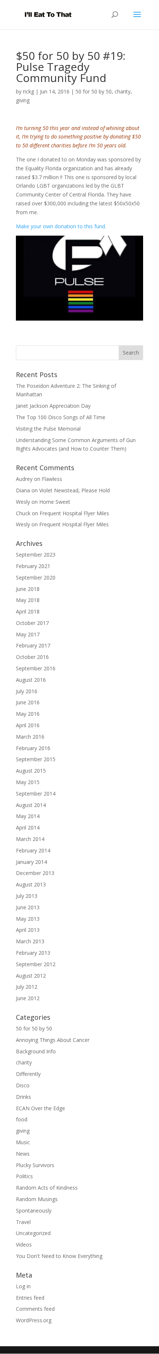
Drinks (23, 1096)
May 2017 (28, 634)
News (23, 1153)
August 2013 (31, 884)
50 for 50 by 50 (93, 91)
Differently (28, 1073)
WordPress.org (33, 1320)
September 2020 (35, 577)
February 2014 (33, 850)
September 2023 (35, 554)
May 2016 (28, 713)
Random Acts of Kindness (47, 1187)
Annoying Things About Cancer (52, 1039)
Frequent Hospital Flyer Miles (74, 513)
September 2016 (35, 668)
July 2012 (26, 986)
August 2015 (31, 770)
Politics (24, 1176)
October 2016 (32, 656)
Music (23, 1142)
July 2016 (26, 691)
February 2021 (33, 566)
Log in (23, 1286)
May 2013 (28, 918)
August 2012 (31, 975)
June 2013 (28, 907)
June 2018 (28, 588)
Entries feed (30, 1297)
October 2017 (32, 622)
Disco (23, 1085)
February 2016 (33, 748)
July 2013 (26, 895)
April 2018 (28, 611)
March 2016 (30, 736)
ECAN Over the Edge (40, 1108)
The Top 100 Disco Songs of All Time (60, 417)
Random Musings (37, 1199)
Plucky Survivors (35, 1165)
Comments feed (35, 1308)
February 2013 (33, 952)
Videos (24, 1244)
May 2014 (28, 816)
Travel (23, 1221)
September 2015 (35, 759)
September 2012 (35, 964)
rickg (28, 91)
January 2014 (31, 861)
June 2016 (28, 702)
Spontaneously (33, 1210)
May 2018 (28, 600)
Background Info (36, 1051)
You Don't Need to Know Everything (59, 1255)
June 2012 (28, 998)
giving (23, 100)
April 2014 (28, 827)
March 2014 (30, 838)
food (21, 1119)
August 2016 (31, 679)
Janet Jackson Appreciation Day (53, 405)
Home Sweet (54, 501)
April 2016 (28, 725)
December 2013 (35, 872)
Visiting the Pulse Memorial (48, 428)
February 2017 (33, 645)
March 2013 (30, 941)
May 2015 (28, 782)
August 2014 (31, 804)
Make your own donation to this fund (60, 226)
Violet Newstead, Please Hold (74, 490)
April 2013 (28, 929)
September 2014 (35, 793)
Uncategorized (33, 1233)
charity (123, 91)
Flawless (52, 478)
